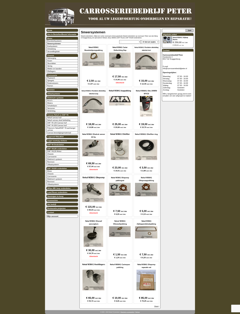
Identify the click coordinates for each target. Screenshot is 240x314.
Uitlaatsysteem (53, 94)
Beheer (138, 312)
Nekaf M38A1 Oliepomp (93, 177)
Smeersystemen (54, 44)
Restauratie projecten (56, 208)
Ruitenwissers (52, 83)
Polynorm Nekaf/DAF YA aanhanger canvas (61, 129)
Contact (50, 212)
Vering (49, 66)
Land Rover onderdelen (57, 192)
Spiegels (50, 80)
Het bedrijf (51, 204)
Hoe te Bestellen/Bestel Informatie (61, 34)
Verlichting (51, 111)
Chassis (50, 55)
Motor (49, 38)
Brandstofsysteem (54, 41)
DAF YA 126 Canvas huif (57, 123)
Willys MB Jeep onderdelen (58, 188)
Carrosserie (52, 75)
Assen (49, 61)
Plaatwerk (51, 78)
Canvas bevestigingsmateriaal (59, 133)
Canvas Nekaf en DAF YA (57, 115)
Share (156, 306)
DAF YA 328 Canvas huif (57, 125)
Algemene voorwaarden (127, 312)
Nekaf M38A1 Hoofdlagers (93, 264)
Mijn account (52, 216)
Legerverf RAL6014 (55, 137)
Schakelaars (52, 106)
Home (49, 30)
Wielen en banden (54, 69)
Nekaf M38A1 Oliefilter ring (146, 134)
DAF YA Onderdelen (55, 145)
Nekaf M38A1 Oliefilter (120, 134)
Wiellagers (51, 71)
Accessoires (52, 200)
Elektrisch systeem (55, 98)
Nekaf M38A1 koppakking (120, 91)
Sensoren (51, 108)
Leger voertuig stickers (57, 141)
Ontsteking (51, 49)
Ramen (50, 86)
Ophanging (51, 58)
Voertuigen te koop (55, 196)
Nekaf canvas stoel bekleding (58, 120)
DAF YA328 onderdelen (57, 168)
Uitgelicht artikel (170, 35)
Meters (50, 103)
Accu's (49, 100)
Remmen (51, 90)
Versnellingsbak (53, 51)
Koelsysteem (52, 46)
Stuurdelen (51, 63)
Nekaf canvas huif (54, 118)
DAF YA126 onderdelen (57, 149)
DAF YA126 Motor (54, 151)
